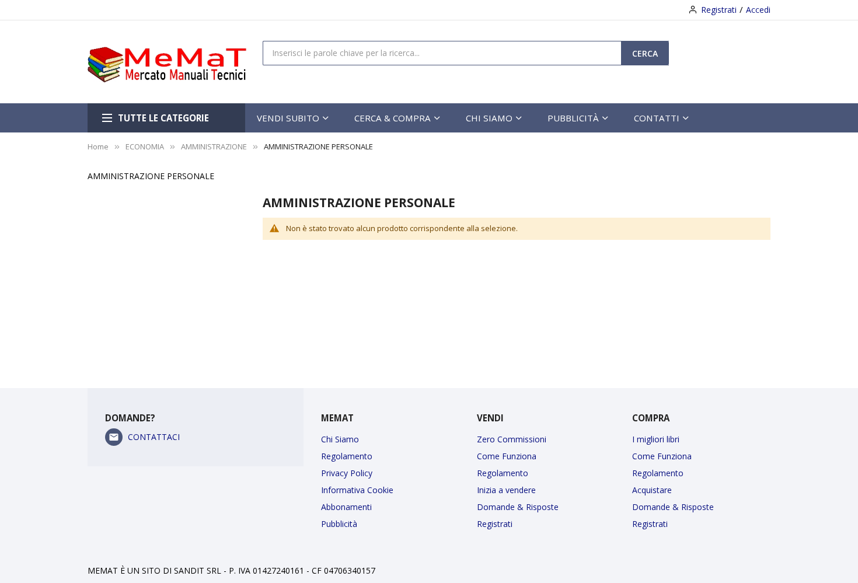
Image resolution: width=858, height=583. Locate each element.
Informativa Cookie (357, 489)
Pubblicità (339, 523)
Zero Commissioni (511, 439)
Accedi (758, 9)
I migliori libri (655, 439)
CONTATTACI (154, 436)
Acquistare (652, 489)
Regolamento (346, 456)
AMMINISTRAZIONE (214, 146)
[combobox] (442, 52)
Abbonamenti (346, 506)
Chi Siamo (340, 439)
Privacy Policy (346, 473)
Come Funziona (506, 456)
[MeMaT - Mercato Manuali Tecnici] (175, 62)
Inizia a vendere (506, 489)
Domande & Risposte (518, 506)
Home (98, 146)
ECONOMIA (144, 146)
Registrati (719, 9)
